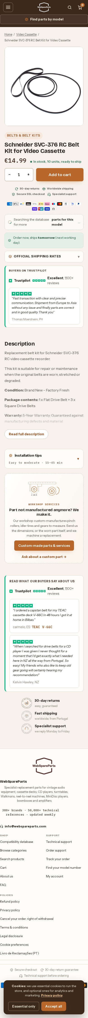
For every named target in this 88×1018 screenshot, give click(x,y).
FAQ (3, 885)
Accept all (53, 1006)
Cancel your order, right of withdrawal (26, 919)
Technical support (59, 842)
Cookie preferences (14, 944)
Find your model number (63, 867)
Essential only (23, 1006)
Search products (12, 859)
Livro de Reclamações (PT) (19, 953)
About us (6, 876)
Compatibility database (16, 842)
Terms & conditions (14, 927)
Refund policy (10, 901)
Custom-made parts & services (44, 545)
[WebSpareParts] (44, 7)
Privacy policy (10, 910)
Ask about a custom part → (44, 557)
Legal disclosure (11, 936)
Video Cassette (26, 34)
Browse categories (13, 850)
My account (54, 876)
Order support (56, 850)
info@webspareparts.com (25, 826)
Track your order (58, 859)
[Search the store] (69, 7)
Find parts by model (46, 19)
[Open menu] (8, 7)
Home (8, 34)
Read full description (26, 434)
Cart (3, 867)
